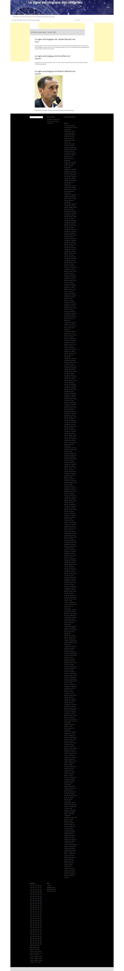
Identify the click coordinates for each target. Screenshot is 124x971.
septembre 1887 (67, 817)
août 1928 (72, 693)
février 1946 (71, 566)
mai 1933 (74, 662)
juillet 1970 (66, 353)
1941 (38, 922)
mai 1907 (71, 782)
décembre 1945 (72, 568)
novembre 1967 (67, 376)
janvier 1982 (66, 247)
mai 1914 (70, 764)
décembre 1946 (72, 559)
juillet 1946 (66, 564)
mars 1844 (66, 842)
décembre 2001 (67, 131)
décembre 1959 (67, 446)
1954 (33, 927)
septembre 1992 (67, 154)
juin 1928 (70, 695)
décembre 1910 (73, 777)
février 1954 (71, 493)
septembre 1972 (67, 333)
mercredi (32, 956)
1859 (41, 898)
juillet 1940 (66, 613)
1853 (36, 898)
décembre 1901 (73, 791)
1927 (41, 916)
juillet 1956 (66, 477)
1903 (33, 909)
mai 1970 (74, 353)
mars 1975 (66, 309)
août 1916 (66, 759)
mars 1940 (75, 613)
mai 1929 (70, 690)
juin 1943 (70, 591)
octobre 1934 (66, 653)
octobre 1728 (66, 870)
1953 (31, 927)
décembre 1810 (67, 857)
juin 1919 (70, 748)
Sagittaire (39, 16)
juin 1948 (70, 546)
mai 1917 (66, 755)
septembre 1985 (67, 214)
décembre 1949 (72, 531)
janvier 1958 (66, 462)
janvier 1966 (66, 393)
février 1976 (71, 300)
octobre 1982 (73, 240)
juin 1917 (75, 753)
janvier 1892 (66, 810)
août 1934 (66, 655)
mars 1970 (66, 355)
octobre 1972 (73, 331)
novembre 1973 (67, 322)
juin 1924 (66, 721)
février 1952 (71, 511)
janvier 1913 (70, 770)
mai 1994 (72, 143)
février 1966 (71, 391)
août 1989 (73, 178)
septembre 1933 (67, 660)
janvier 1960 (72, 444)
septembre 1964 (67, 406)
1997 (41, 942)
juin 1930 (75, 680)
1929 (33, 918)
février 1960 (66, 444)
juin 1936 (70, 642)
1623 (31, 887)
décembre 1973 (67, 320)
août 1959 (66, 449)
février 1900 (66, 797)
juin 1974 (66, 316)
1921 (38, 914)
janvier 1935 (66, 651)
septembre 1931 (73, 673)
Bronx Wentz (49, 119)
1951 (38, 925)
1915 (36, 912)
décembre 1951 (72, 513)
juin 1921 (70, 739)
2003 (38, 943)
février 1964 (71, 409)
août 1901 (73, 793)
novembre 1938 (67, 626)
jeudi (34, 953)
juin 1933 (70, 662)
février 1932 (71, 670)
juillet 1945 (66, 573)
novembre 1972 (67, 331)
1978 (31, 936)
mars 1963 (66, 418)
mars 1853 (72, 837)
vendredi (32, 962)
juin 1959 (75, 449)
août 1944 (73, 580)
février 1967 (71, 382)
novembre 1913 (67, 768)
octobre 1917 (73, 751)
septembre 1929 (67, 688)
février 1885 (66, 819)
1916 (38, 912)
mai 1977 (74, 289)
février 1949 (71, 538)
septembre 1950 (67, 526)
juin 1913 (72, 768)
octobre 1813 (66, 855)
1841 (36, 896)
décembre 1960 (72, 437)
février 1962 (71, 427)
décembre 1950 (72, 522)
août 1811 (72, 855)
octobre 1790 (70, 862)
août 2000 (72, 133)
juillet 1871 (71, 828)
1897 (36, 907)
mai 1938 (70, 629)
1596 (36, 885)
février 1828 (73, 850)
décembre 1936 (72, 639)
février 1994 (71, 145)
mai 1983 (74, 234)
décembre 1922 (67, 730)
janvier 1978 (66, 284)
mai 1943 (74, 591)
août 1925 (73, 713)
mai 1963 (74, 417)
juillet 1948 (66, 546)
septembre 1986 (67, 205)
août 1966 (73, 387)
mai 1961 (74, 435)
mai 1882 (70, 821)
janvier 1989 (71, 182)
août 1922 (73, 733)
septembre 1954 (67, 489)
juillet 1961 (66, 435)
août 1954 (73, 489)
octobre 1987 (73, 194)
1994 (33, 942)
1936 (38, 920)
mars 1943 (66, 593)
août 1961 (73, 433)
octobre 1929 (73, 686)
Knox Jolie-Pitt (50, 121)
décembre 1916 (71, 755)
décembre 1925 (73, 710)
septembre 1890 (67, 812)
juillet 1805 (66, 859)
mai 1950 (74, 528)
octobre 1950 (73, 524)
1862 (31, 900)
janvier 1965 (66, 402)
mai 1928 (74, 695)
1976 (38, 934)
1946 (38, 923)
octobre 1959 (73, 447)
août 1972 (73, 333)
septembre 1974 (67, 315)
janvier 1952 (66, 513)
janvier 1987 (72, 200)
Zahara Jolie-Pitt (50, 123)
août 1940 (73, 611)
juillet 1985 (66, 216)
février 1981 (71, 255)
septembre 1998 (67, 134)
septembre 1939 (67, 619)
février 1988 (66, 191)
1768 (33, 889)
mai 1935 (66, 650)
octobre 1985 (73, 213)
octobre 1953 (73, 497)
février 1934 (70, 657)
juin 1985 (70, 216)
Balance (14, 16)
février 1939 (66, 622)
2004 (41, 943)
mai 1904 (74, 788)
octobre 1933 (72, 659)
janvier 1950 (66, 531)
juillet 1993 (71, 149)
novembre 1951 (67, 515)
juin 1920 (70, 742)
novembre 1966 (67, 386)
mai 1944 (74, 582)
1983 (31, 938)
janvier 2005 (70, 127)
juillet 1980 (66, 262)
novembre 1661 (67, 872)
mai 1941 (66, 606)
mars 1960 (74, 442)
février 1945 (71, 575)
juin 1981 (70, 253)
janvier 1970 (71, 355)
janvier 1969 (66, 366)
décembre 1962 (72, 420)
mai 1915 (66, 762)
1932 (41, 918)
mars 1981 (66, 255)
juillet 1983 (66, 234)
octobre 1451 (71, 875)
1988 (31, 940)
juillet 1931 (66, 675)
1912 (41, 911)
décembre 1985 (72, 211)
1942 (41, 922)
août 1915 (66, 761)
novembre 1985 (67, 213)
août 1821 (66, 853)
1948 (31, 925)
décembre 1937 (67, 633)
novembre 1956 (67, 473)
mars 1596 (66, 875)
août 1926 (73, 706)
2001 (36, 943)
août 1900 (71, 795)
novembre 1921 (72, 735)
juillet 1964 (66, 407)
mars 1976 (66, 300)
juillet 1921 (66, 739)
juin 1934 (75, 655)
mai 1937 (74, 637)
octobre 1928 (66, 693)
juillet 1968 (66, 371)
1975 (36, 934)
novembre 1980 (67, 258)
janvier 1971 (66, 347)
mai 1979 (74, 271)
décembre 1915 (72, 759)
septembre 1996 (67, 140)
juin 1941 (75, 604)
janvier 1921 (71, 741)
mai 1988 (70, 189)
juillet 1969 (66, 362)
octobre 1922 (73, 731)
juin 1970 (70, 353)
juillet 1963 (66, 417)
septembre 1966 (67, 387)
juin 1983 (70, 234)
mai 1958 (74, 458)
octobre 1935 (73, 646)
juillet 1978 (66, 280)
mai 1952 (74, 509)
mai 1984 (74, 225)
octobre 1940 (73, 609)
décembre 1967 (72, 375)
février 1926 (66, 710)
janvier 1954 (66, 495)
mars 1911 (71, 775)
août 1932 (66, 670)
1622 (41, 885)
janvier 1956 (72, 478)
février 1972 (71, 336)
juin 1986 (70, 207)
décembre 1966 (72, 384)
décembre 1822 (72, 852)
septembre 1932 (73, 668)
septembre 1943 (67, 589)
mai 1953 (74, 500)
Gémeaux (29, 16)
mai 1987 (70, 198)
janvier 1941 (70, 606)
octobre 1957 (73, 464)
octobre (40, 956)
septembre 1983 (67, 233)
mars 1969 (66, 364)
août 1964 (73, 406)
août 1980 (73, 260)
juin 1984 (70, 225)
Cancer (20, 16)
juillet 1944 (66, 582)
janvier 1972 (66, 338)
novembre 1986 (67, 204)
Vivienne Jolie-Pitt (56, 119)
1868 (38, 900)
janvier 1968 (66, 375)
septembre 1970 (67, 351)
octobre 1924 (66, 719)
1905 (38, 909)
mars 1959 (70, 451)
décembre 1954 (67, 488)
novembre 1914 (71, 762)
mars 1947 (66, 557)
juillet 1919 (66, 748)
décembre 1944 (72, 577)
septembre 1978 (67, 278)
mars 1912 (66, 773)
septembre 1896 (67, 802)
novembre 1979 (67, 267)
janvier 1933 (66, 666)
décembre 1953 (72, 495)
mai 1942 (66, 600)
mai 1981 (74, 253)
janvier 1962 (66, 429)
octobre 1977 (73, 285)
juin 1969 (70, 362)
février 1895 (66, 806)
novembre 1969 (67, 358)
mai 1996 (73, 140)
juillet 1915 (71, 761)
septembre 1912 (67, 771)
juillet (37, 953)
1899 (38, 907)
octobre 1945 (73, 569)
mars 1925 (75, 715)
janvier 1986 (66, 211)
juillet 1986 (66, 207)
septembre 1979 (67, 269)
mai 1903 (71, 790)
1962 (41, 929)
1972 (41, 933)
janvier (31, 953)
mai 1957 (74, 467)
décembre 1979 (72, 265)
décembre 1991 (67, 160)
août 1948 (73, 544)
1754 (41, 887)
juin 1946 (70, 564)
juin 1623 (72, 872)
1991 (38, 940)
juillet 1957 (66, 467)
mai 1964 (74, 407)
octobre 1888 (71, 813)
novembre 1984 (67, 222)
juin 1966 (70, 389)
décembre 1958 (72, 453)
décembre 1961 (72, 429)
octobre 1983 (73, 231)
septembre (36, 960)
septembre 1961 (67, 433)
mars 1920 (66, 744)
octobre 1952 (73, 506)
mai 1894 (66, 808)
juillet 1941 (71, 604)
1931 (38, 918)
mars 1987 (74, 198)
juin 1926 (70, 708)
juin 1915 (75, 761)
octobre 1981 (73, 249)
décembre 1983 (72, 229)
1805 (38, 891)
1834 (31, 896)
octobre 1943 (73, 588)
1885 (36, 903)
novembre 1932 (72, 666)
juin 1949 (70, 537)
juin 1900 (75, 795)
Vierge (53, 16)
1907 (31, 911)
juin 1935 (73, 648)
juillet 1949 (66, 537)
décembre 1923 (67, 722)
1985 (36, 938)
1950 (36, 925)
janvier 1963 (66, 420)
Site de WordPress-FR (51, 891)
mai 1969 (74, 362)
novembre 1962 (67, 422)
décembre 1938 (67, 624)
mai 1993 (75, 149)
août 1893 (70, 808)
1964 (33, 931)
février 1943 (71, 593)
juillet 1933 (66, 662)
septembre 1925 (67, 713)
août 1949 (73, 535)
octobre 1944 (73, 579)
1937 (41, 920)
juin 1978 (70, 280)
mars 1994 (66, 145)
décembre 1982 (72, 238)
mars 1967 (66, 382)
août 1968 (73, 369)
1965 (36, 931)
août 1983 (73, 233)
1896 (33, 907)
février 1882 (66, 822)
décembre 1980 (72, 256)
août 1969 (73, 360)
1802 (33, 891)
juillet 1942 (71, 599)
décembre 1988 (67, 184)
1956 (38, 927)
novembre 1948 (67, 542)
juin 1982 (70, 244)
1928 (31, 918)
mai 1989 (74, 180)
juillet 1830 (73, 848)
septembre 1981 (67, 251)
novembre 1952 (67, 506)
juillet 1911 (66, 775)
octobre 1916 (73, 757)
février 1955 (66, 486)
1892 (36, 905)
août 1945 (73, 571)
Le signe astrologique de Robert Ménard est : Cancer (55, 72)
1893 (38, 905)
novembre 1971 (67, 340)
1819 (38, 892)
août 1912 (73, 771)
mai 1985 (74, 216)
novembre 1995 (67, 142)
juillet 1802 (66, 861)
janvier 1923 (72, 728)
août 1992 (73, 154)
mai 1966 (74, 389)
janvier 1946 (66, 568)
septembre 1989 (67, 178)
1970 (36, 933)
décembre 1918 (67, 750)
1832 (41, 894)
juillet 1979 (66, 271)
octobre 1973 (73, 322)
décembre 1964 (72, 402)
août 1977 (73, 287)
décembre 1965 (72, 393)
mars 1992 (71, 156)
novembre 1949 (67, 533)
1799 (31, 891)
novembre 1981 (67, 249)
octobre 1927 (73, 699)
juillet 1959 (71, 449)
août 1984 (73, 224)
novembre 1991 (67, 162)
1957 (41, 927)
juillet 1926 (66, 708)
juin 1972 (70, 335)
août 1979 (73, 269)
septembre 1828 (67, 850)
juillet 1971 (66, 344)
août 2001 (73, 131)
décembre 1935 (67, 644)
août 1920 (66, 742)
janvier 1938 (72, 631)
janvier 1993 (72, 151)
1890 (33, 905)
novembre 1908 (67, 781)
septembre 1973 (67, 324)
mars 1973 (74, 326)
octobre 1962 (73, 422)
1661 (33, 887)
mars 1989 (66, 182)
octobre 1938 (73, 626)
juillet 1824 (66, 852)
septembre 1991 (67, 164)
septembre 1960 (67, 440)
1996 (38, 942)
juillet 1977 (66, 289)
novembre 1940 (67, 609)
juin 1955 (75, 482)
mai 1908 (72, 781)
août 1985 (73, 214)
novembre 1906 (67, 784)
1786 (38, 889)
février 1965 (71, 400)
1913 (31, 912)
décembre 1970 (72, 347)
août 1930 (66, 680)
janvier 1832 (73, 846)
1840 (33, 896)
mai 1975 (74, 307)
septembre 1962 (67, 424)
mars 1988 (74, 189)
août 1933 (73, 660)
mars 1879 (66, 826)
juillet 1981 (66, 253)
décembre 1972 (67, 329)
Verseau (50, 16)
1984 (33, 938)
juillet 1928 (66, 695)
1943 (31, 923)
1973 (31, 934)
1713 (36, 887)
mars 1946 (66, 566)
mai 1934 (66, 657)
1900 (41, 907)
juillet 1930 (71, 680)
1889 (31, 905)
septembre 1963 (67, 415)
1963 (31, 931)
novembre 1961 (67, 431)
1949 (33, 925)
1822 (31, 894)
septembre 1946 (67, 562)
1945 (36, 923)
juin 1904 (70, 788)
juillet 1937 (66, 637)
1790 (41, 889)
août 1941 (66, 604)
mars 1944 (66, 584)
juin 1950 (70, 528)
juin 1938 (66, 629)
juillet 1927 (73, 700)
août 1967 (73, 378)
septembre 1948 (67, 544)
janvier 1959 (66, 453)
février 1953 (71, 502)
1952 (41, 925)
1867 (36, 900)
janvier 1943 (66, 595)
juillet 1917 (71, 753)
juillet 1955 (71, 482)
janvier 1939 (72, 622)
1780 (36, 889)
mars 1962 (66, 427)
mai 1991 (66, 165)
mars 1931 (75, 675)
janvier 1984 (66, 229)
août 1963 (73, 415)
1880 (41, 902)
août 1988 (73, 187)
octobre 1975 (73, 304)
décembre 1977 (72, 284)
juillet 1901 (66, 795)
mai (33, 954)
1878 (36, 902)
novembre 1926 (67, 704)
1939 (33, 922)
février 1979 (71, 273)
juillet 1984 (66, 225)
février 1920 (71, 744)
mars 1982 (66, 245)
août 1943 (73, 589)
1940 (36, 922)
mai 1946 (74, 564)
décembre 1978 (72, 275)
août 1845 (73, 841)
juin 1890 (73, 812)
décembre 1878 (72, 826)
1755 (31, 889)
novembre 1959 (67, 447)
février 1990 (66, 174)
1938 (31, 922)
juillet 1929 (66, 690)
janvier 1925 (72, 717)
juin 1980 (70, 262)
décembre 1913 (73, 766)
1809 (41, 891)
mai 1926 (74, 708)
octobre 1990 (73, 169)
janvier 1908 (66, 782)
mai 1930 (66, 682)
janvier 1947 (66, 559)
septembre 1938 (67, 628)
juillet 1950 (66, 528)
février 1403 (66, 877)
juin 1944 (70, 582)
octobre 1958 (73, 455)
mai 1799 (66, 862)
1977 (41, 934)
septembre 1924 (73, 719)
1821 (41, 892)
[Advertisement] (20, 42)
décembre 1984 (72, 220)
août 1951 (73, 517)
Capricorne (24, 16)
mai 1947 (74, 555)
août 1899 (71, 797)
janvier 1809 (73, 857)
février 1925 (66, 717)
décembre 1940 (67, 608)
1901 (31, 909)
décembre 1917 (67, 751)
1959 (33, 929)
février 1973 (66, 327)
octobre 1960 (73, 438)
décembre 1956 (72, 471)
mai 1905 (66, 788)
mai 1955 (66, 484)
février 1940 (66, 615)
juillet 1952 (66, 509)
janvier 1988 (72, 191)
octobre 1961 (73, 431)
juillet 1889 (66, 813)
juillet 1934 (71, 655)
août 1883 (71, 819)
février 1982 (71, 245)
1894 (41, 905)
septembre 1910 (67, 779)
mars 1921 (66, 741)
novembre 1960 (67, 438)
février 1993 (66, 151)
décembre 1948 (72, 540)
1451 (33, 885)
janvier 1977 (66, 293)
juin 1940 (70, 613)
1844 (38, 896)
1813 (36, 892)
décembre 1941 (73, 602)
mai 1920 (74, 742)
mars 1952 (66, 511)
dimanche (32, 951)
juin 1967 (70, 380)
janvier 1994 (66, 147)
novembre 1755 (67, 868)
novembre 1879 (72, 824)
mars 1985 (66, 218)
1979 (33, 936)
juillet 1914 (66, 764)
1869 (41, 900)
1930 (36, 918)
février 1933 (71, 664)
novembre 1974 (67, 313)
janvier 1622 (66, 873)
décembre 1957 (72, 462)
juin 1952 (70, 509)
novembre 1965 (67, 395)
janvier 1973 (72, 327)
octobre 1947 (73, 551)
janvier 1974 (72, 318)
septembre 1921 (73, 737)
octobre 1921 (66, 737)
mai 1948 (74, 546)
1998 (31, 943)
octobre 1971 (73, 340)
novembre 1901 (67, 793)
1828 (36, 894)
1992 (41, 940)
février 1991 (70, 165)
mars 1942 (70, 600)
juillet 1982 (66, 244)
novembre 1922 (67, 731)
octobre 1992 (73, 153)
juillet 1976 (66, 298)
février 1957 (71, 469)
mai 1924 (70, 721)
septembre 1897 (67, 801)
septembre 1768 (67, 866)
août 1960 (73, 440)
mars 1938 (74, 629)
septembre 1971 (67, 342)
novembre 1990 (67, 169)
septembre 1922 (67, 733)
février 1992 (66, 158)
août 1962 (73, 424)
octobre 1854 (66, 837)
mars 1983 (66, 236)
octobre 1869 (66, 830)
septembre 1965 (67, 396)
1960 (36, 929)
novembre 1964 (67, 404)
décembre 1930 (73, 677)
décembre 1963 (72, 411)
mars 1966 (66, 391)
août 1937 (73, 635)
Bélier (18, 16)
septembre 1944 (67, 580)
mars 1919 (75, 748)
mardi (35, 954)
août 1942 (66, 599)
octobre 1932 (66, 668)
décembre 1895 (67, 804)
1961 (38, 929)
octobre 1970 (73, 349)
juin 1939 (66, 620)
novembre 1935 (67, 646)
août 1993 (66, 149)
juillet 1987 (73, 196)
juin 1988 (66, 189)
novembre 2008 (67, 125)
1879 (38, 902)
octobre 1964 (73, 404)
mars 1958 (66, 460)
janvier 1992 (72, 158)
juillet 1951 (66, 518)
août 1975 (73, 305)
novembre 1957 (67, 464)
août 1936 (66, 642)
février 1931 (66, 677)
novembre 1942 (72, 595)
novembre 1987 (67, 194)
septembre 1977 (67, 287)
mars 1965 (66, 400)
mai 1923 (70, 726)
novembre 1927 (67, 699)
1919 (33, 914)
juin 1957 (70, 467)
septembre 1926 (67, 706)
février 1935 (70, 650)
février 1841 (71, 842)
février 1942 (66, 602)
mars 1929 (66, 691)
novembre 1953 (67, 497)
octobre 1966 (73, 386)
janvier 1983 (66, 238)
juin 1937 (70, 637)
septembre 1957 (67, 466)
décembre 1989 (73, 174)
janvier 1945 (66, 577)
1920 (36, 914)
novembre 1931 (72, 671)
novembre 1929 (67, 686)
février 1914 (66, 766)
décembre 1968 (72, 366)
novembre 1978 (67, 276)
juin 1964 (70, 407)
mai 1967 (74, 380)
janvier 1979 (66, 275)
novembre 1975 (67, 304)
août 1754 (73, 868)
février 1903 (66, 791)
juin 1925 (70, 715)
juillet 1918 (73, 750)
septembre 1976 (67, 296)
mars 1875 (66, 828)
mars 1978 (66, 282)
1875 (33, 902)
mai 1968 (74, 371)
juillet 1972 (66, 335)
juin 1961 (70, 435)
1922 (41, 914)
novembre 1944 (67, 579)
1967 (41, 931)
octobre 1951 (73, 515)
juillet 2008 (73, 125)
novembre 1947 (67, 551)
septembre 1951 (67, 517)
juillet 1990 (66, 173)
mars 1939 (74, 620)
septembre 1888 (67, 815)
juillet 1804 (71, 859)
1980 (36, 936)
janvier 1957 (66, 471)
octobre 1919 (72, 746)
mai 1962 (74, 426)
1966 (38, 931)
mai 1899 (70, 799)
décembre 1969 (67, 356)
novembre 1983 (67, 231)
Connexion (49, 885)
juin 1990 (70, 173)
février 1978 (71, 282)
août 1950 (73, 526)
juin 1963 (70, 417)
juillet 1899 (66, 799)
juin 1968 (70, 371)
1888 (41, 903)
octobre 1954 (73, 488)
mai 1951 (70, 518)
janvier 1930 (66, 684)
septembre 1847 (67, 841)
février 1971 (71, 346)
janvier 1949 (66, 540)
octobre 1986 (73, 204)
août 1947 (73, 553)
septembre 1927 (67, 700)
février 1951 (71, 520)
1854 (38, 898)
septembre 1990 (67, 171)
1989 (33, 940)
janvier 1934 (66, 659)
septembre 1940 (67, 611)
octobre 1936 (66, 640)
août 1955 (66, 482)
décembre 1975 (72, 302)
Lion (32, 16)
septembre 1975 (67, 305)
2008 (36, 945)
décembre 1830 (67, 848)
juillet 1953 (66, 500)
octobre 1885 (73, 817)
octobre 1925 (73, 711)
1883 (33, 903)
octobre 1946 (73, 560)
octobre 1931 (66, 673)
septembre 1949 (67, 535)
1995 (36, 942)
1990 (36, 940)
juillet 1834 (75, 844)
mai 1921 (74, 739)
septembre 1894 (73, 806)
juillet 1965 (66, 398)
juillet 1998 (73, 134)
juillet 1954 (66, 491)
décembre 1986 (67, 202)
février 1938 (66, 631)
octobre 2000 (66, 133)
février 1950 (71, 529)
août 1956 (73, 475)
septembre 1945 (67, 571)
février (35, 951)
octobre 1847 (73, 839)
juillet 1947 (66, 555)
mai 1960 (70, 442)
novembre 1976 (67, 295)
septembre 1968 (67, 369)
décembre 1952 (72, 504)
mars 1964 (66, 409)
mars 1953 (66, 502)
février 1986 (71, 209)
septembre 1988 (67, 187)
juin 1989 (70, 180)
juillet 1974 (73, 315)
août (38, 945)
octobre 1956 (73, 473)
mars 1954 (66, 493)
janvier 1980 (66, 265)
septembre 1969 (67, 360)
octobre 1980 (73, 258)
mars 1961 (66, 437)
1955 (36, 927)
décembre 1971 (72, 338)
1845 (41, 896)
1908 (33, 911)
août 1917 (66, 753)
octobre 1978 (73, 276)
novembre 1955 (67, 480)
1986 (38, 938)
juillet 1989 (66, 180)
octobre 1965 (73, 395)
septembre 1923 (67, 724)
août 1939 (73, 619)
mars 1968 (66, 373)
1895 (31, 907)
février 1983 (71, 236)
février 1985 (71, 218)
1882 (31, 903)
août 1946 (73, 562)
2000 (33, 943)
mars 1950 (66, 529)
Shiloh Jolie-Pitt (56, 121)
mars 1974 (74, 316)
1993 (31, 942)
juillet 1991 (73, 164)
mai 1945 (74, 573)
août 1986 (73, 205)
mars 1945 (66, 575)
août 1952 (73, 508)
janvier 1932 (66, 671)
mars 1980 (66, 264)
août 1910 (73, 779)
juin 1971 (70, 344)
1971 (38, 933)
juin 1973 (66, 326)
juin (39, 953)
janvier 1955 (72, 486)
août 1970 (73, 351)
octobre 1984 (73, 222)
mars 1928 (66, 697)
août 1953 (73, 498)
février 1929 (71, 691)
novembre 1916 (67, 757)
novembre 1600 (72, 873)
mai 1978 (74, 280)
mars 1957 (66, 469)
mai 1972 (74, 335)
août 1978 (73, 278)
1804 (36, 891)
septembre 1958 (67, 457)
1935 (36, 920)
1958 (31, 929)
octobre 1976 (73, 295)
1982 (41, 936)
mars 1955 (70, 484)
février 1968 (71, 373)
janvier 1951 (66, 522)
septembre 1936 (73, 640)
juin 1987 (66, 198)
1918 (31, 914)
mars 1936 (75, 642)
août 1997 (72, 136)
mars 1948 (66, 548)
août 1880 (66, 824)
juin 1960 (66, 442)
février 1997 (66, 138)
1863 (33, 900)
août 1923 (73, 724)
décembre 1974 (72, 311)
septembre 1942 (73, 597)
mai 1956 (70, 477)
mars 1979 (66, 273)
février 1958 (71, 460)
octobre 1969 (73, 358)
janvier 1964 (66, 411)
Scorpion (43, 16)
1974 (33, 934)
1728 (38, 887)
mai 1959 (66, 451)
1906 (41, 909)
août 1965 (73, 396)
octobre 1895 (73, 804)
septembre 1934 (73, 653)
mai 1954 (74, 491)
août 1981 (73, 251)
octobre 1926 (73, 704)
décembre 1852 (67, 839)
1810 (31, 892)
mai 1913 (66, 770)
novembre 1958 (67, 455)
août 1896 (73, 802)
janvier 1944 (66, 586)
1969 (33, 933)
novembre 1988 (67, 185)
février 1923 (66, 728)
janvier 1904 (66, 790)
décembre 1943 (72, 586)
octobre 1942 (66, 597)
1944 (33, 923)
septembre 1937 (67, 635)
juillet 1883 (66, 821)
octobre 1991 (73, 162)
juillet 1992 (66, 156)
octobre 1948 (73, 542)
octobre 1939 (73, 617)
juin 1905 (73, 786)
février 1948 (71, 548)
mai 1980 (74, 262)
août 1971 (73, 342)
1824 (33, 894)
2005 (31, 945)
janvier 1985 (66, 220)
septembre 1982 (67, 242)
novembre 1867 (67, 832)
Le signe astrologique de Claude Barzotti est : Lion (55, 40)
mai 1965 (74, 398)
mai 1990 (74, 173)
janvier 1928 (71, 697)
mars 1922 (66, 735)
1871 (31, 902)
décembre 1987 (67, 193)
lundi (31, 954)
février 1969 (71, 364)
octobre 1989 (73, 176)
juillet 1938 (73, 628)
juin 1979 (70, 271)
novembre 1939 (67, 617)
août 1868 (72, 830)
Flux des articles (51, 887)
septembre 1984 (67, 224)
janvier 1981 (66, 256)
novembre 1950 (67, 524)
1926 (38, 916)
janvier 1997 (72, 138)
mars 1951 (66, 520)
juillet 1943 (66, 591)
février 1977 (71, 291)
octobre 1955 (73, 480)
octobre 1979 (73, 267)
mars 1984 (66, 227)
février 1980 (71, 264)
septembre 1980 (67, 260)
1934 (33, 920)
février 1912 (71, 773)
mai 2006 (66, 127)
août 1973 (73, 324)
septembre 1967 (67, 378)
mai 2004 (75, 127)
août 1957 (73, 466)
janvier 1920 (66, 746)
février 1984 (71, 227)
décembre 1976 (72, 293)
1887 (38, 903)
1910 (36, 911)
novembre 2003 (67, 129)
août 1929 (73, 688)
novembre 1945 (67, 569)
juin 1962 (70, 426)
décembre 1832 (67, 846)
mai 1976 (70, 298)
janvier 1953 (66, 504)
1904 (36, 909)
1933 (31, 920)
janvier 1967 (66, 384)
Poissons (34, 16)
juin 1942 (75, 599)
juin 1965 (70, 398)
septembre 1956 (67, 475)
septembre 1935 (67, 648)
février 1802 (71, 861)
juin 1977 (70, 289)
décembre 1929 (72, 684)
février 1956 (66, 478)
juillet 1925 (66, 715)
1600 (38, 885)
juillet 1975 (66, 307)
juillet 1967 (66, 380)
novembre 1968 (67, 367)
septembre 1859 (67, 835)
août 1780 (70, 864)
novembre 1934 (72, 651)
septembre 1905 (67, 786)
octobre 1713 (72, 870)
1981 (38, 936)
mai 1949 (74, 537)
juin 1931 (70, 675)
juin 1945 (70, 573)
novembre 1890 (72, 810)
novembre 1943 (67, 588)
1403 (31, 885)
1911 (38, 911)
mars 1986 (66, 209)
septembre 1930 (73, 679)
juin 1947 (70, 555)
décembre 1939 (73, 615)
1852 (33, 898)
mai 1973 (70, 326)
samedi (40, 958)
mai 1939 (70, 620)
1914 (33, 912)
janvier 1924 (74, 721)
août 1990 (73, 171)
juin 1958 (70, 458)
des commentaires (51, 889)
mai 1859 (73, 835)
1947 (41, 923)
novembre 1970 (67, 349)
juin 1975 (70, 307)
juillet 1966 (66, 389)
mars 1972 (66, 336)
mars (38, 954)
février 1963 (71, 418)
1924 (33, 916)
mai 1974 (70, 316)
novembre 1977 (67, 285)
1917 (41, 912)
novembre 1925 (67, 711)
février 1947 (71, 557)
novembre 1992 (67, 153)
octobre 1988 (73, 185)
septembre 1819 (72, 853)
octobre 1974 (73, 313)
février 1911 (66, 777)
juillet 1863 (73, 832)
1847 (31, 898)
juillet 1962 (66, 426)
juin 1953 (70, 500)
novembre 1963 (67, 413)
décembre (37, 949)
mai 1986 (74, 207)
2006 (33, 945)
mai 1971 (74, 344)
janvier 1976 (66, 302)
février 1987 (66, 200)
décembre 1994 (67, 143)
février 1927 (71, 702)
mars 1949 (66, 538)
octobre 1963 (73, 413)
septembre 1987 (67, 196)
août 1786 (66, 864)
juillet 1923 (66, 726)
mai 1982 (74, 244)
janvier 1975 (66, 311)
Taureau (46, 16)
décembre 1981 (72, 247)
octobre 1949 (73, 533)
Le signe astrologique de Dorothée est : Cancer (53, 57)
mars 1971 (66, 346)
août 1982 (73, 242)
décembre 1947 (72, 549)
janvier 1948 (66, 549)
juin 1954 (70, 491)
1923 (31, 916)
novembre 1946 (67, 560)
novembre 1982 (67, 240)
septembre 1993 (72, 147)
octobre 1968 (73, 367)
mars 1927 (66, 702)
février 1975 (71, 309)
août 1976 (73, 296)
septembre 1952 (67, 508)
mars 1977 (66, 291)
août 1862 (66, 833)
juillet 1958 (66, 458)
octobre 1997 (66, 136)
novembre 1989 (67, 176)
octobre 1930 (66, 679)
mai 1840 (66, 844)
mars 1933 (66, 664)
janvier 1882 (72, 822)
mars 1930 (70, 682)
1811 (33, 892)
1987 (41, 938)
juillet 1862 (71, 833)
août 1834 (70, 844)
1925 (36, 916)
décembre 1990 (67, 167)
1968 (31, 933)
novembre (36, 956)
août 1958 (73, 457)
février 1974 (66, 318)
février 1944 (71, 584)
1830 (38, 894)
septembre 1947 (67, 553)
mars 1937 (66, 639)
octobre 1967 (73, 376)
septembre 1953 (67, 498)
